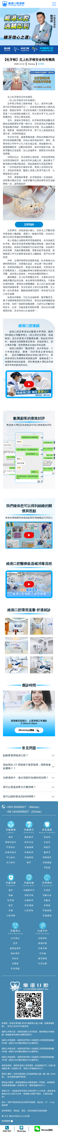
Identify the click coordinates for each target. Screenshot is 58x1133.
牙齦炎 (47, 900)
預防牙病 (29, 895)
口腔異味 (29, 910)
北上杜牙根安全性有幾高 (19, 97)
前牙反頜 (29, 842)
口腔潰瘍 (10, 915)
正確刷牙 (29, 900)
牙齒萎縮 (47, 915)
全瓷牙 (47, 842)
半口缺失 (10, 857)
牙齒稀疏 (29, 857)
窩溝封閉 (42, 943)
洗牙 (15, 943)
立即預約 (29, 224)
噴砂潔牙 (15, 953)
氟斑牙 (47, 852)
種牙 (11, 837)
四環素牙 (47, 857)
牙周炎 (47, 890)
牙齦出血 (47, 895)
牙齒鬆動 (47, 910)
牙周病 (47, 905)
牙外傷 (42, 953)
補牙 (11, 890)
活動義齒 (47, 862)
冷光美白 (15, 938)
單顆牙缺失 (10, 842)
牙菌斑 (15, 963)
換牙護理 (42, 958)
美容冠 (47, 837)
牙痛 (11, 910)
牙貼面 (47, 867)
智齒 (11, 895)
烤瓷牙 (47, 847)
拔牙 (11, 905)
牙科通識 (29, 905)
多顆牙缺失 (10, 852)
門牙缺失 (10, 847)
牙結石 (15, 958)
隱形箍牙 (29, 837)
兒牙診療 (42, 963)
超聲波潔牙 (15, 948)
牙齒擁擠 (29, 847)
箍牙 (29, 862)
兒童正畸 (42, 948)
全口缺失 (10, 862)
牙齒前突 (29, 852)
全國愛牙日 (29, 890)
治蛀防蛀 (42, 938)
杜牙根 (10, 900)
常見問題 (15, 968)
